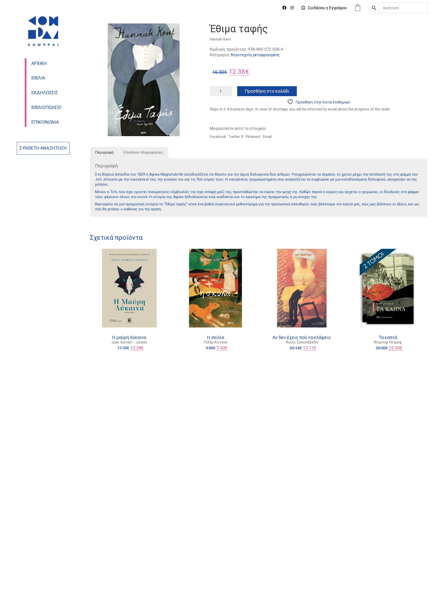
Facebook (218, 136)
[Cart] (357, 8)
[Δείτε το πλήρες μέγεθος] (96, 31)
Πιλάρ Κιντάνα (215, 342)
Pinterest (253, 136)
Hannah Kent (220, 39)
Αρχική (39, 63)
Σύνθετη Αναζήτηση (43, 148)
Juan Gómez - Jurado (129, 342)
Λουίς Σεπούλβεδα (302, 342)
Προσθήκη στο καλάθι (267, 91)
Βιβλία (38, 77)
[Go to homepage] (43, 31)
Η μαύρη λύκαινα (129, 337)
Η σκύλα (215, 337)
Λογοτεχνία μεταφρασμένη (254, 54)
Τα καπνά (388, 337)
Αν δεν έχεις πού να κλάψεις (302, 337)
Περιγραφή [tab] (104, 152)
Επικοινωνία (45, 122)
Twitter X (235, 136)
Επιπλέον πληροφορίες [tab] (143, 152)
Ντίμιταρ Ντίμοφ (388, 342)
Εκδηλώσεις (44, 92)
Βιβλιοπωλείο (46, 107)
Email (267, 136)
